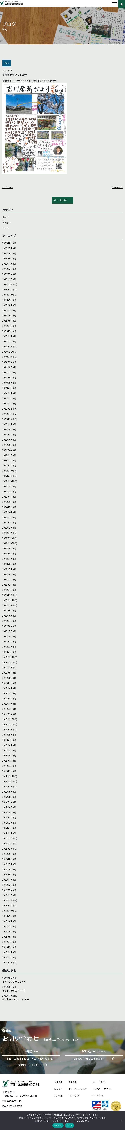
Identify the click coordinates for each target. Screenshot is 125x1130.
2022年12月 (8, 470)
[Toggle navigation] (114, 4)
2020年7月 (7, 620)
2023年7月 (7, 434)
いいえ (70, 1125)
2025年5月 (7, 320)
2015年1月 (7, 957)
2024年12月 (8, 346)
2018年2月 (7, 765)
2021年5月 (7, 569)
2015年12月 (8, 900)
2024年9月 (7, 362)
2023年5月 (7, 444)
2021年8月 (7, 553)
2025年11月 (8, 289)
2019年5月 (7, 693)
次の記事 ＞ (117, 187)
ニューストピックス (77, 1088)
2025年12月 (8, 284)
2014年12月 (8, 962)
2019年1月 (7, 714)
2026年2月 (7, 274)
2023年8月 (7, 429)
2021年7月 (7, 558)
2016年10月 (8, 848)
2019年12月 (8, 657)
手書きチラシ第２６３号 (14, 990)
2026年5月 (7, 258)
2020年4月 (7, 636)
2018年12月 (8, 719)
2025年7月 (7, 310)
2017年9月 (7, 791)
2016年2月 (7, 890)
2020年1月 (7, 651)
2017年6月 (7, 807)
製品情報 (58, 1082)
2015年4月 (7, 941)
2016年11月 (8, 843)
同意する (58, 1125)
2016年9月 (7, 853)
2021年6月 (7, 563)
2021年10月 (8, 543)
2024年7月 (7, 372)
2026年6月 (7, 253)
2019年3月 (7, 703)
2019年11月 (8, 662)
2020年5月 (7, 631)
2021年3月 (7, 579)
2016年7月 (7, 864)
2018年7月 (7, 739)
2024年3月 (7, 393)
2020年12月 (8, 595)
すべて (5, 217)
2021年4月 (7, 574)
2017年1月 (7, 833)
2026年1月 (7, 279)
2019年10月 (8, 667)
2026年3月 (7, 268)
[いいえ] (121, 1120)
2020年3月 (7, 641)
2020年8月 (7, 615)
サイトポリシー (99, 1095)
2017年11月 (8, 781)
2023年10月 (8, 419)
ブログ (5, 227)
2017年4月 (7, 817)
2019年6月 (7, 688)
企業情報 (72, 1082)
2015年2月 (7, 952)
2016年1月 (7, 895)
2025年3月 (7, 331)
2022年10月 (8, 481)
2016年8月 (7, 859)
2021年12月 (8, 532)
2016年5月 (7, 874)
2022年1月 (7, 527)
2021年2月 (7, 584)
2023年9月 (7, 424)
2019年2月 (7, 708)
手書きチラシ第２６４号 (14, 981)
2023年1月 (7, 465)
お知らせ (6, 222)
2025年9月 (7, 299)
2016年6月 (7, 869)
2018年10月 (8, 729)
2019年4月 (7, 698)
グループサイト (99, 1082)
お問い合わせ (74, 1095)
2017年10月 (8, 786)
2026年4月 (7, 263)
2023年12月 (8, 408)
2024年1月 (7, 403)
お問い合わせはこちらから (88, 1058)
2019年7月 (7, 683)
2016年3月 (7, 884)
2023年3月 (7, 455)
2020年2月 (7, 646)
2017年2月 (7, 827)
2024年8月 (7, 367)
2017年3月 (7, 822)
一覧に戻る (62, 200)
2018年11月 (8, 724)
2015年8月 (7, 921)
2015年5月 (7, 936)
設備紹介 (58, 1088)
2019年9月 (7, 672)
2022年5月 (7, 507)
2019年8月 (7, 677)
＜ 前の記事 (7, 187)
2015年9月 (7, 915)
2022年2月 (7, 522)
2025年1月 (7, 341)
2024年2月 (7, 398)
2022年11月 (8, 475)
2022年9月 (7, 486)
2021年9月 (7, 548)
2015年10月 (8, 910)
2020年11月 (8, 600)
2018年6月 (7, 745)
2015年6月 (7, 931)
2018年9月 (7, 734)
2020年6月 (7, 626)
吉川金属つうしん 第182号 (15, 999)
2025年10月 (8, 294)
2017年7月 (7, 802)
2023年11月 (8, 413)
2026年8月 (7, 243)
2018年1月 (7, 771)
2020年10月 (8, 605)
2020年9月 (7, 610)
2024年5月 (7, 382)
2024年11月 (8, 351)
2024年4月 (7, 387)
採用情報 (58, 1095)
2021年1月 (7, 589)
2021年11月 (8, 538)
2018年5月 (7, 750)
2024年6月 (7, 377)
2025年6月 (7, 315)
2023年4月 (7, 450)
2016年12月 (8, 838)
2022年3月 (7, 517)
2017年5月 (7, 812)
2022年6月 (7, 501)
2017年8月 (7, 796)
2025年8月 (7, 305)
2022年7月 (7, 496)
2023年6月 (7, 439)
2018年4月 (7, 755)
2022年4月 (7, 512)
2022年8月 (7, 491)
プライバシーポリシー (102, 1088)
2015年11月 (8, 905)
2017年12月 (8, 776)
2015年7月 (7, 926)
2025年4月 (7, 325)
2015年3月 (7, 947)
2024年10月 (8, 356)
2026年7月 (7, 248)
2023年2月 (7, 460)
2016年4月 (7, 879)
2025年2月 (7, 336)
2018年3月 (7, 760)
